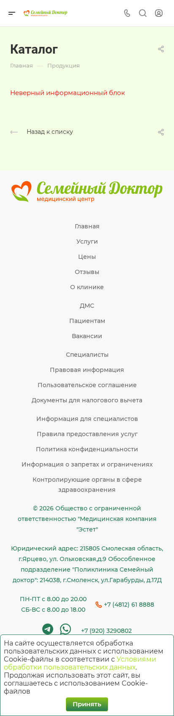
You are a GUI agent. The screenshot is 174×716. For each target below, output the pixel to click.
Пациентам (87, 321)
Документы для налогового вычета (87, 400)
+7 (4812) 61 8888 (129, 604)
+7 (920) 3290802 (106, 631)
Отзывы (87, 272)
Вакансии (87, 336)
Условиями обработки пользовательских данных (80, 663)
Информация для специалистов (87, 419)
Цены (87, 256)
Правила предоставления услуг (87, 434)
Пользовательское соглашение (87, 385)
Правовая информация (87, 370)
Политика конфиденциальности (87, 449)
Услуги (87, 241)
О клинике (87, 287)
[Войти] (159, 13)
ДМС (87, 305)
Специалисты (87, 354)
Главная (87, 226)
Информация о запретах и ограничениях (87, 464)
